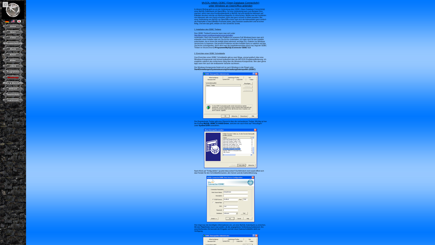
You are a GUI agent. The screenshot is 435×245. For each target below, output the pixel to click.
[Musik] (13, 51)
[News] (13, 34)
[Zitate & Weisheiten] (13, 85)
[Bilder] (13, 63)
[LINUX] (13, 68)
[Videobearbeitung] (13, 46)
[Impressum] (13, 102)
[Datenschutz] (13, 97)
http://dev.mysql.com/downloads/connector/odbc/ (213, 35)
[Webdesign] (13, 80)
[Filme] (13, 40)
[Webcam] (13, 91)
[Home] (13, 29)
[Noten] (13, 57)
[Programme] (13, 74)
